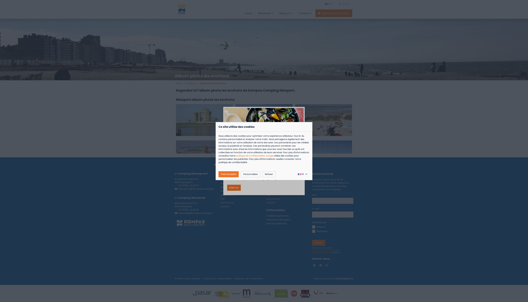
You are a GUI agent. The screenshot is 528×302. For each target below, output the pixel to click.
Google (269, 155)
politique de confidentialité (250, 155)
